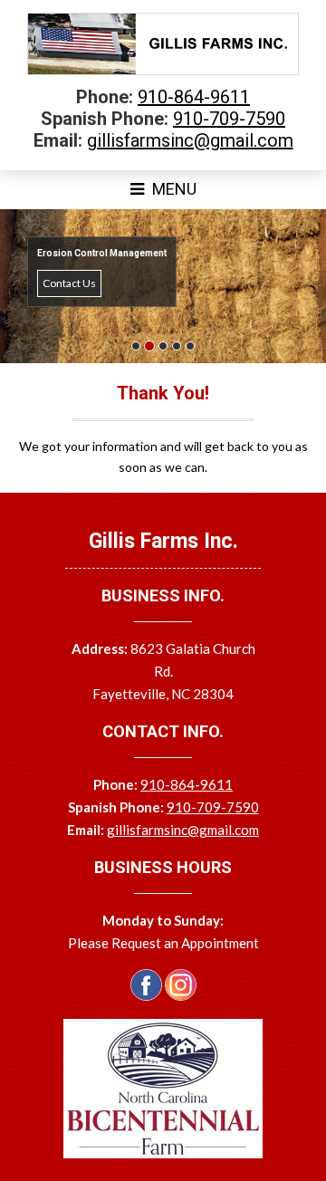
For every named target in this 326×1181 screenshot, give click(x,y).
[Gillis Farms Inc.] (163, 70)
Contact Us (69, 283)
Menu (173, 188)
